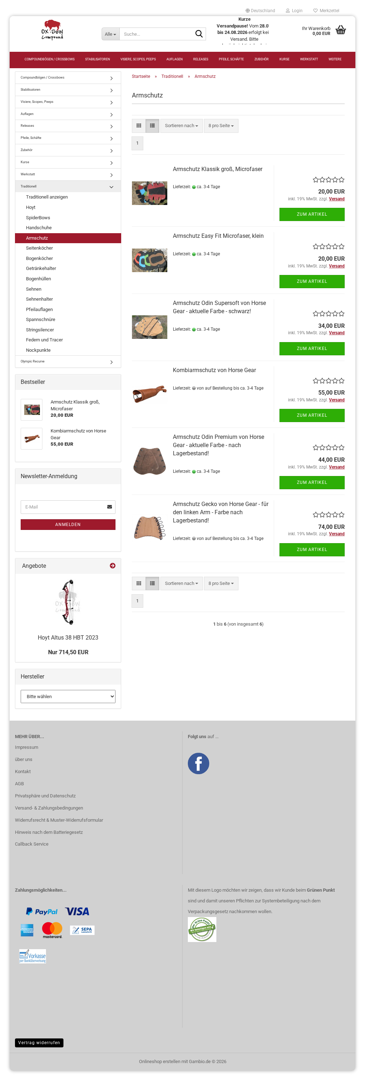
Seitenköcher (39, 248)
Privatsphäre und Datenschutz (45, 795)
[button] (260, 10)
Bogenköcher (39, 258)
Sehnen (33, 289)
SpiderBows (38, 217)
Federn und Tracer (44, 339)
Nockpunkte (38, 350)
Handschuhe (39, 227)
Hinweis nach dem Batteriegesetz (49, 832)
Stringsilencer (40, 329)
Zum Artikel (312, 214)
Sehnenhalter (39, 299)
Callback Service (31, 844)
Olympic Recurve (33, 361)
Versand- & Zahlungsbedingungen (49, 808)
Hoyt (30, 207)
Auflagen (174, 59)
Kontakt (23, 771)
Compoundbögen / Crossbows (49, 59)
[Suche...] (199, 34)
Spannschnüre (40, 319)
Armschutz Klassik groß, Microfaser (217, 169)
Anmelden (68, 524)
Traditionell (28, 186)
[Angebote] (112, 566)
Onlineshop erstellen (159, 1061)
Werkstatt (309, 59)
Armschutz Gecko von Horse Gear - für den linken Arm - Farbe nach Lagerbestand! (220, 512)
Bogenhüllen (38, 278)
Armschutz (37, 238)
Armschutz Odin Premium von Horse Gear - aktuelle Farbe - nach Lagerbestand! (218, 445)
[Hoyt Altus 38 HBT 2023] (68, 602)
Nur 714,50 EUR (68, 652)
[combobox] (181, 126)
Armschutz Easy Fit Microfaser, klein (218, 235)
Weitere (335, 59)
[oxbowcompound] (53, 30)
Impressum (26, 747)
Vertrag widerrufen (39, 1042)
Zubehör (262, 59)
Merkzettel (328, 10)
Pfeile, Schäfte (231, 59)
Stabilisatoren (97, 59)
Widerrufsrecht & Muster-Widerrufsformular (59, 820)
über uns (23, 759)
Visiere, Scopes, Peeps (138, 59)
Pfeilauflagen (39, 309)
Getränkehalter (41, 268)
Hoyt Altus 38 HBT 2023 (68, 637)
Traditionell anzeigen (47, 197)
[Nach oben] (345, 1076)
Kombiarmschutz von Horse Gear (214, 370)
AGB (19, 783)
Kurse (284, 59)
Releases (200, 59)
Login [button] (296, 10)
